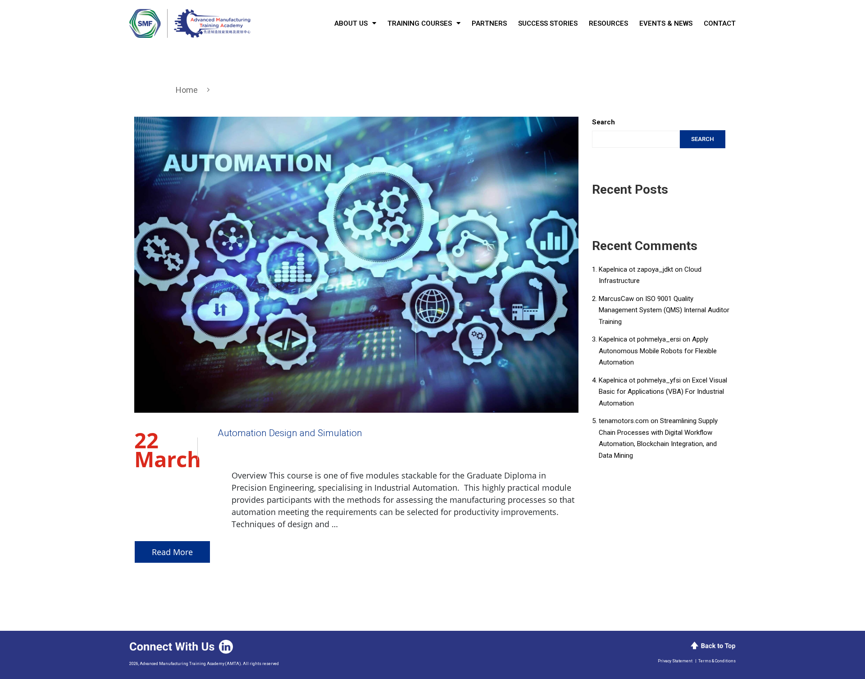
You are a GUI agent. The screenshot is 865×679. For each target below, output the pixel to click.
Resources (608, 23)
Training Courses (419, 23)
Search (603, 122)
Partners (489, 23)
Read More (172, 552)
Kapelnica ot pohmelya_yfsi (640, 380)
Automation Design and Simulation (290, 433)
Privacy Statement (675, 661)
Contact (720, 23)
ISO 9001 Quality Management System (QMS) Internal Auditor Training (664, 310)
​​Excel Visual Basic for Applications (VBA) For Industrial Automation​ (663, 391)
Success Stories (548, 23)
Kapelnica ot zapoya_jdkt (636, 269)
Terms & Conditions (717, 661)
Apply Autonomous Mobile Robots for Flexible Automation (658, 350)
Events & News (665, 23)
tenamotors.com (624, 421)
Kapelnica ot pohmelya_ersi (640, 339)
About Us (351, 23)
